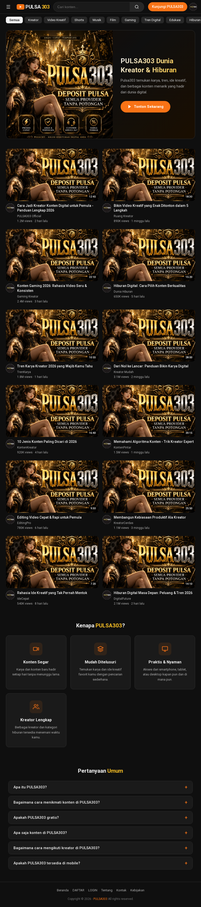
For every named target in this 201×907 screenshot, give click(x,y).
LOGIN (92, 890)
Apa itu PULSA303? (30, 787)
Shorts (79, 20)
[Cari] (137, 7)
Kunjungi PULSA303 (167, 7)
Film (113, 20)
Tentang (107, 890)
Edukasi (175, 20)
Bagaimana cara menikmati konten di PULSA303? (56, 802)
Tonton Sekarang (148, 106)
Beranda (63, 890)
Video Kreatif (56, 20)
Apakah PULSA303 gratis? (36, 817)
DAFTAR (78, 890)
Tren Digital (153, 20)
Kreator (33, 20)
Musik (97, 20)
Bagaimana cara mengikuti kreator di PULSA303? (56, 848)
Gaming (130, 20)
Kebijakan (137, 890)
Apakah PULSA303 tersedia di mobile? (46, 863)
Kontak (121, 890)
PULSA (37, 7)
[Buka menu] (8, 6)
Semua (14, 20)
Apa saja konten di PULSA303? (40, 833)
